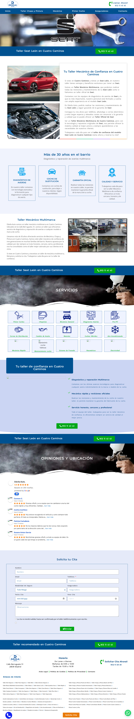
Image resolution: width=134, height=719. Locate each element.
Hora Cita (71, 594)
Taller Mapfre (61, 685)
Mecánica (57, 11)
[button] (128, 713)
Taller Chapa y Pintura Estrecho (99, 694)
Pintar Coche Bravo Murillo (94, 704)
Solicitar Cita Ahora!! (116, 661)
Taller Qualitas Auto (50, 685)
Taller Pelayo (33, 691)
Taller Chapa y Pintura (32, 11)
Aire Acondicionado (45, 707)
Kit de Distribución (19, 707)
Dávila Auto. (19, 482)
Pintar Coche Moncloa (95, 701)
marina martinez (20, 510)
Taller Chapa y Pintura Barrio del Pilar (102, 682)
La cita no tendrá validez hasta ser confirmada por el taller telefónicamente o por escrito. (52, 619)
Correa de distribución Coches (27, 704)
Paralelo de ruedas (33, 710)
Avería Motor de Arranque (26, 699)
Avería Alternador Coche (42, 699)
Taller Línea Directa (43, 688)
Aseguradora (72, 586)
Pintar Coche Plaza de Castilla (77, 704)
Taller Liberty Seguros (9, 694)
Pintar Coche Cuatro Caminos (111, 704)
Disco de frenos (52, 704)
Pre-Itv (41, 710)
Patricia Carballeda (21, 521)
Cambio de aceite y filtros (10, 704)
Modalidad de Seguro (23, 586)
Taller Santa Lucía (38, 685)
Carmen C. (18, 498)
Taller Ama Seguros (31, 688)
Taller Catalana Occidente (10, 691)
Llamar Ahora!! (120, 3)
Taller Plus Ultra (53, 691)
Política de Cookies (58, 672)
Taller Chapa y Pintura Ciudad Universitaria (80, 685)
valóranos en (16, 493)
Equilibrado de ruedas (20, 710)
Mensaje (18, 603)
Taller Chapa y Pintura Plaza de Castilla (106, 688)
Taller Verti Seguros (8, 682)
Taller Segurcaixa (47, 694)
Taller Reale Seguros (22, 694)
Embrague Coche (42, 704)
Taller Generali (43, 691)
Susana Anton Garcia (22, 532)
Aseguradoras (101, 11)
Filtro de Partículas (58, 707)
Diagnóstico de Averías (32, 707)
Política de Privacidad (76, 672)
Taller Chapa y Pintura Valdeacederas (79, 694)
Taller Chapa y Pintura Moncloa (102, 685)
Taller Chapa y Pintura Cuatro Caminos (100, 691)
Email (17, 577)
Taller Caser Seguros (35, 694)
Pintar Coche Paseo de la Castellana (113, 701)
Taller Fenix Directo (8, 688)
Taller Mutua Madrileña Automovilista (13, 685)
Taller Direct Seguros (56, 688)
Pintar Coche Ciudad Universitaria (78, 701)
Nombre (18, 568)
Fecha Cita (19, 594)
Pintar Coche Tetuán (74, 699)
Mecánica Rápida (7, 710)
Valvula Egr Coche (55, 699)
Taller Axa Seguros (24, 691)
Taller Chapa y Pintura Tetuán (118, 694)
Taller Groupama (19, 688)
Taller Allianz (28, 685)
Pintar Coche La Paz (74, 707)
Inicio (7, 11)
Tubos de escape (7, 707)
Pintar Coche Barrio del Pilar (107, 699)
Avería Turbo (16, 701)
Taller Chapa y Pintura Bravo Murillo (78, 691)
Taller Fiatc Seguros (20, 682)
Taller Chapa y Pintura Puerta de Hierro (79, 682)
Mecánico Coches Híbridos (29, 701)
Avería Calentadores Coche (10, 699)
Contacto (122, 11)
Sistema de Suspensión (44, 701)
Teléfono (71, 577)
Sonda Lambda (7, 701)
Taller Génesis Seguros (41, 682)
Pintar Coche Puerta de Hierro (90, 699)
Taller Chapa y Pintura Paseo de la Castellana (81, 688)
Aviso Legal (43, 672)
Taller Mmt (30, 682)
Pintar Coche (78, 11)
